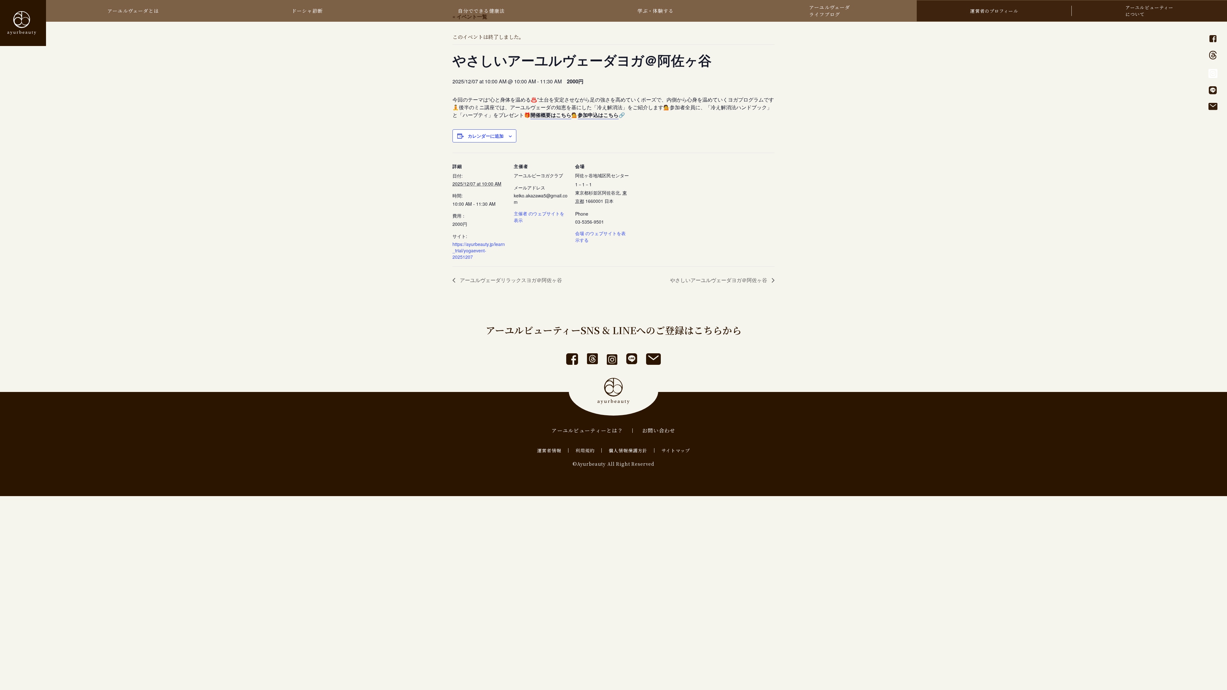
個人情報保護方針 (628, 450)
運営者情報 (549, 450)
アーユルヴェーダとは (133, 10)
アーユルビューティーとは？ (587, 430)
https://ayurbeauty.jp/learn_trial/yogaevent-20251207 (478, 250)
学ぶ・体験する (655, 10)
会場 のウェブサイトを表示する (600, 236)
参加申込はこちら (598, 115)
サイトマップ (675, 450)
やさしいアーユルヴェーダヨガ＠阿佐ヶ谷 (719, 280)
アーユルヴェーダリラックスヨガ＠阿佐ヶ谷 (510, 280)
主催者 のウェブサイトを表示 (539, 216)
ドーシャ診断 (307, 10)
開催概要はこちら (550, 115)
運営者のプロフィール (994, 11)
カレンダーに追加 (486, 136)
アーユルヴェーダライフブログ (829, 11)
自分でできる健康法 (481, 10)
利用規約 (585, 450)
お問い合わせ (658, 430)
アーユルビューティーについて (1149, 10)
